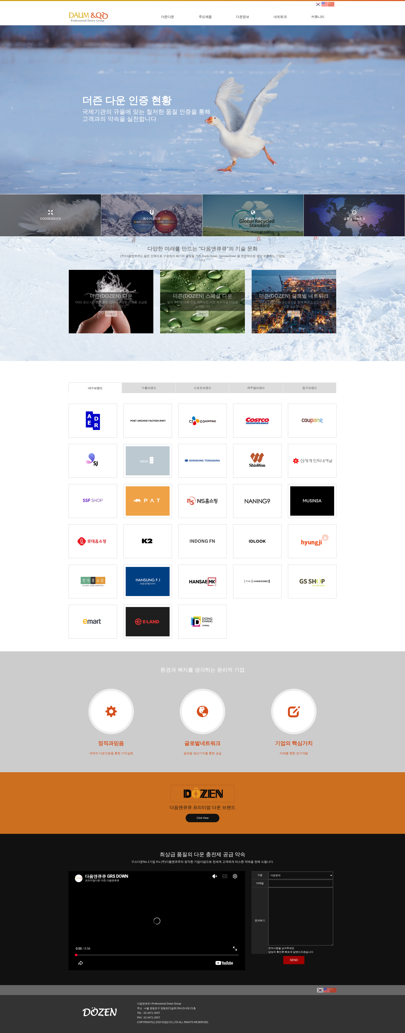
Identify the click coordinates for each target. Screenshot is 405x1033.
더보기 (111, 313)
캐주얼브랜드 (256, 387)
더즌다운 (167, 17)
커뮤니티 (317, 17)
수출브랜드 (149, 387)
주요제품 (205, 17)
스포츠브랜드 (202, 387)
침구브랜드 (309, 387)
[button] (14, 109)
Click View (203, 818)
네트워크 (280, 17)
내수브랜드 (95, 388)
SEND (294, 960)
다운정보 (242, 17)
